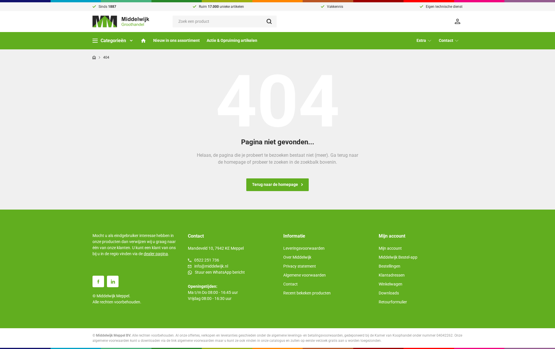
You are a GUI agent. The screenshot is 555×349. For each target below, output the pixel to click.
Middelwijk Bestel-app (398, 257)
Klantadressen (392, 275)
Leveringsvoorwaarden (304, 248)
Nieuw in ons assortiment (176, 40)
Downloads (389, 293)
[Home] (143, 40)
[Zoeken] (272, 21)
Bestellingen (389, 266)
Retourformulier (393, 302)
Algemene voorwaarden (304, 275)
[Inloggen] (458, 21)
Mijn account (390, 248)
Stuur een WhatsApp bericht (220, 272)
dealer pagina (156, 253)
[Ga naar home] (94, 57)
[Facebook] (98, 281)
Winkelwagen (390, 284)
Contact (290, 284)
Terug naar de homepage (275, 184)
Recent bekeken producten (307, 293)
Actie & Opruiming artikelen (232, 40)
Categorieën (113, 40)
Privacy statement (299, 266)
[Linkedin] (113, 281)
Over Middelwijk (297, 257)
